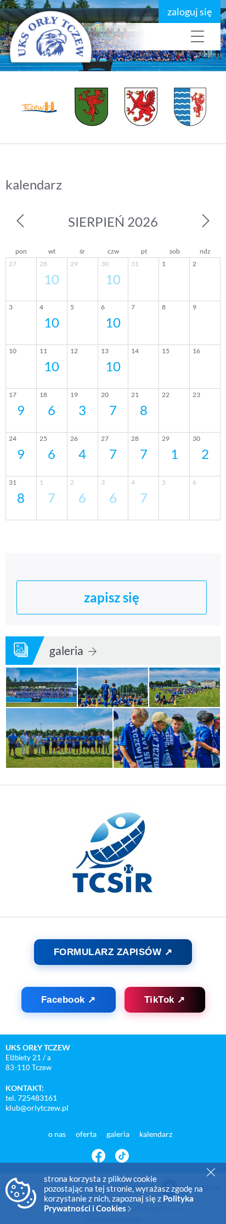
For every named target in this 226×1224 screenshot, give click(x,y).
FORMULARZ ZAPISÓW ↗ (113, 952)
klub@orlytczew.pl (37, 1107)
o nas (57, 1134)
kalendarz (155, 1134)
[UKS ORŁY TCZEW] (65, 37)
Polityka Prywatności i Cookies (119, 1203)
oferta (87, 1134)
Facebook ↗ (68, 1000)
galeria (67, 650)
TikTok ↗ (164, 1000)
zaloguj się (189, 11)
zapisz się (111, 597)
